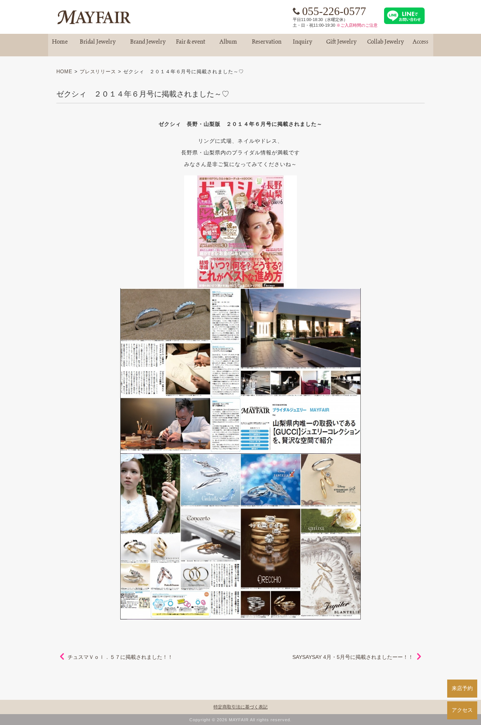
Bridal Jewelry (97, 45)
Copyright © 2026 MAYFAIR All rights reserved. (240, 719)
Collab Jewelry (385, 45)
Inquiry (302, 45)
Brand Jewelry (148, 45)
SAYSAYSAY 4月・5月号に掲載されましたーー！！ (352, 657)
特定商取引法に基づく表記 (240, 707)
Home (60, 45)
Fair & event (190, 45)
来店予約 (462, 688)
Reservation (266, 45)
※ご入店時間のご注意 (357, 25)
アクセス (462, 710)
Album (228, 45)
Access (420, 45)
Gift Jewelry (342, 45)
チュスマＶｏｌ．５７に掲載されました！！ (120, 657)
